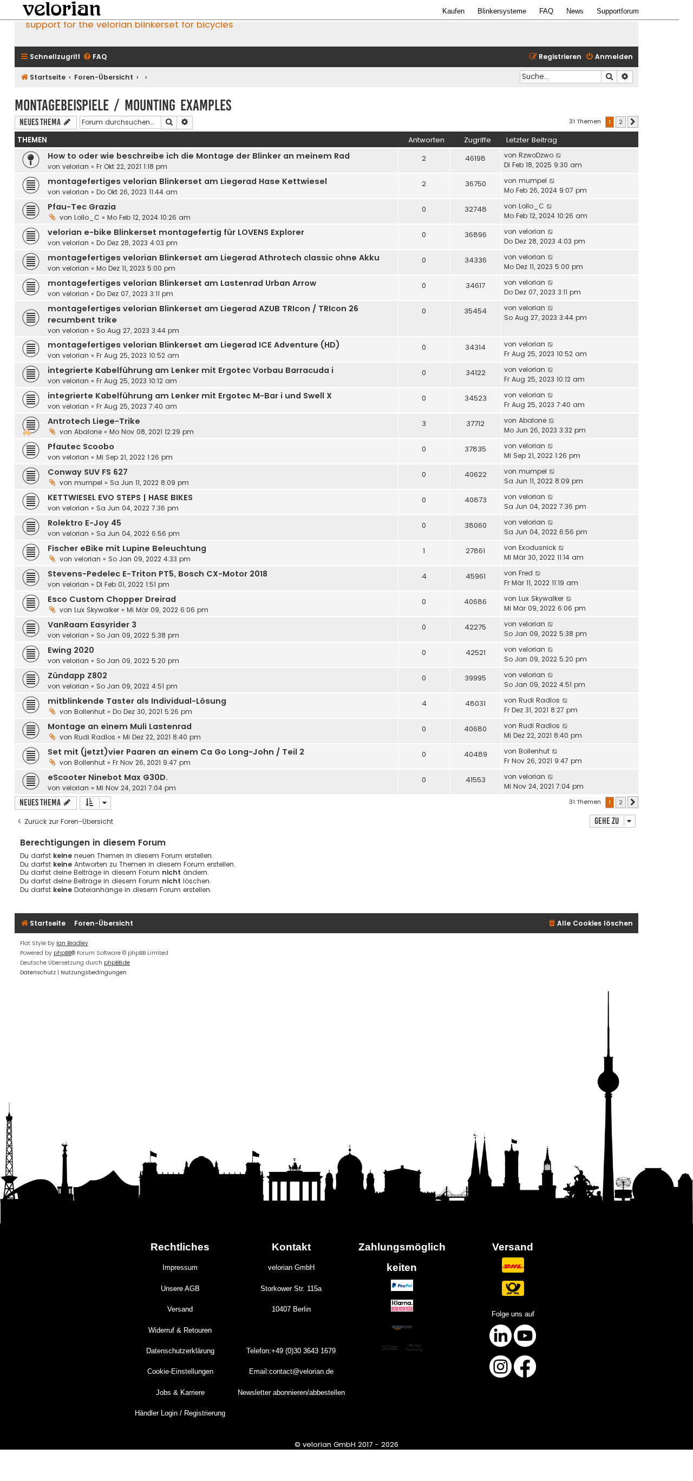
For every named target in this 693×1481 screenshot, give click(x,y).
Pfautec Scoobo (81, 446)
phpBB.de (117, 963)
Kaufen (453, 11)
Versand (180, 1309)
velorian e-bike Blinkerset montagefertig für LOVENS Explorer (176, 232)
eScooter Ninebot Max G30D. (108, 777)
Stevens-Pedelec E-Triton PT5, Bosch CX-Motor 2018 (157, 573)
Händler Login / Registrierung (180, 1413)
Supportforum (618, 11)
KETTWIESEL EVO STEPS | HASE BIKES (120, 497)
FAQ (546, 11)
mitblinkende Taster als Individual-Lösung (137, 701)
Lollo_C (87, 217)
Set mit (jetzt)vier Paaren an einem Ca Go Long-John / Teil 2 (176, 751)
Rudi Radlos (539, 700)
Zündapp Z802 (77, 675)
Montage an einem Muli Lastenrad (120, 726)
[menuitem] (95, 57)
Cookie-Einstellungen (180, 1371)
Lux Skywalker (96, 609)
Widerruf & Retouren (180, 1330)
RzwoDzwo (536, 155)
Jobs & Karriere (180, 1392)
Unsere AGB (180, 1289)
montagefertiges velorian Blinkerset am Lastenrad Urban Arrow (182, 283)
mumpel (533, 180)
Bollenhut (89, 711)
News (575, 11)
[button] (632, 122)
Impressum (180, 1267)
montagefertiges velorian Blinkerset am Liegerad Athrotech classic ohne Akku (214, 257)
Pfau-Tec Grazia (82, 206)
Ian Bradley (72, 943)
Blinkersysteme (502, 11)
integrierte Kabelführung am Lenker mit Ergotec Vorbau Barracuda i (191, 370)
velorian (75, 166)
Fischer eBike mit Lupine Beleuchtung (127, 548)
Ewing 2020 (71, 650)
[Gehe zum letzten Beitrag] (559, 155)
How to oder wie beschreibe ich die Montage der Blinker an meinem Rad (199, 155)
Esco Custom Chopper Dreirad (112, 599)
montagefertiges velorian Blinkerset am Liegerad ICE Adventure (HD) (194, 344)
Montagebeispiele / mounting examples (123, 105)
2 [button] (621, 121)
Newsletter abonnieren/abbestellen (291, 1392)
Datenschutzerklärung (180, 1351)
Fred (526, 573)
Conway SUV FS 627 (88, 472)
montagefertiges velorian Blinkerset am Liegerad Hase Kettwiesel (187, 181)
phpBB (62, 953)
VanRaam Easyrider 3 (92, 624)
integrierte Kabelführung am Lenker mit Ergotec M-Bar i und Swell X (190, 395)
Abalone (88, 431)
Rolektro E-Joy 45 (84, 522)
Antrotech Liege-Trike (94, 421)
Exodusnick (537, 547)
